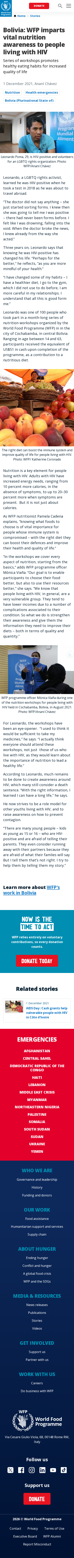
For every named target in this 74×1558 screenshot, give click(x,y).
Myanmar (37, 1099)
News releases (37, 1305)
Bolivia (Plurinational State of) (29, 100)
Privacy (32, 1528)
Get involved (37, 1343)
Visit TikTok (64, 1470)
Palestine (37, 1114)
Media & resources (37, 1296)
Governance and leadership (37, 1179)
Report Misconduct (37, 1544)
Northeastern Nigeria (37, 1107)
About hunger (37, 1249)
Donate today (37, 962)
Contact (15, 1528)
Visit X (10, 1470)
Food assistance (37, 1218)
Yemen (37, 1151)
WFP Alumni (52, 1536)
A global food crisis (37, 1273)
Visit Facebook (21, 1470)
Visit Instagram (32, 1470)
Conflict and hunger (37, 1266)
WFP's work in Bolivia (31, 890)
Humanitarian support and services (37, 1226)
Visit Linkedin (42, 1470)
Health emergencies (42, 92)
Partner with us (37, 1360)
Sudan (37, 1136)
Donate (39, 5)
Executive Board (25, 1536)
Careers (37, 1383)
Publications (37, 1313)
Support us (37, 1352)
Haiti (37, 1077)
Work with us (37, 1374)
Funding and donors (37, 1195)
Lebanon (37, 1084)
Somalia (37, 1121)
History (37, 1187)
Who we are (37, 1170)
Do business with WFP (37, 1391)
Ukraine (37, 1144)
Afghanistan (37, 1051)
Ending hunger (37, 1258)
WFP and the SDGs (37, 1281)
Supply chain (37, 1234)
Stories (35, 16)
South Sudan (37, 1129)
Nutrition (12, 92)
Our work (37, 1209)
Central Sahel (37, 1058)
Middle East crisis (37, 1092)
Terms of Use (54, 1528)
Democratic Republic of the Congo (37, 1068)
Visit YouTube (53, 1470)
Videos (37, 1328)
